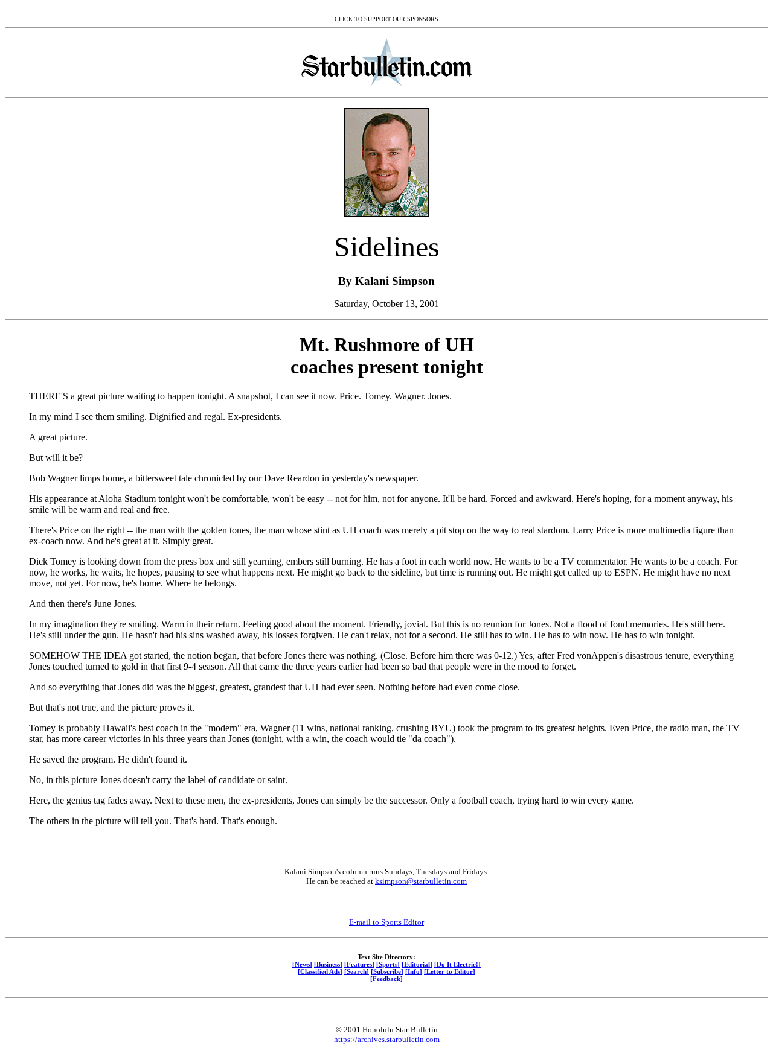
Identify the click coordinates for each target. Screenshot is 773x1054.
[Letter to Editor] (449, 971)
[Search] (356, 971)
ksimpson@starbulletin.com (421, 881)
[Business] (328, 964)
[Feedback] (386, 978)
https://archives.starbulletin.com (387, 1039)
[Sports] (388, 964)
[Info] (413, 971)
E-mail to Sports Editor (386, 922)
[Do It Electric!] (457, 964)
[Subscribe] (387, 971)
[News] (302, 964)
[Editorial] (417, 964)
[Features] (359, 964)
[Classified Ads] (320, 971)
